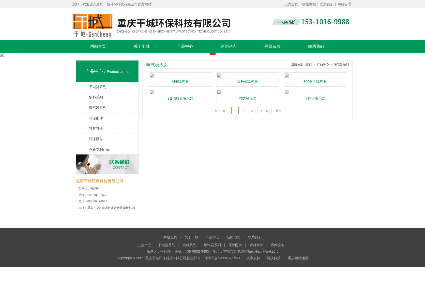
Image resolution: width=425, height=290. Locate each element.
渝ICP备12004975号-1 (222, 257)
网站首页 (98, 46)
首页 (309, 64)
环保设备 (92, 138)
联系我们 (327, 3)
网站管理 (344, 3)
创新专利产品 (96, 149)
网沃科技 (274, 257)
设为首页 (291, 3)
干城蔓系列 (94, 86)
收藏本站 (309, 3)
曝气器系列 (94, 107)
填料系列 (92, 96)
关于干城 (142, 46)
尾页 (279, 110)
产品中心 (185, 46)
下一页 (264, 110)
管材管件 (92, 128)
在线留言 (272, 46)
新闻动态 (229, 46)
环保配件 (92, 117)
